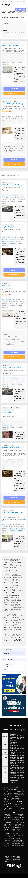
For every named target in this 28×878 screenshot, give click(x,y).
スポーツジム (9, 32)
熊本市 (21, 777)
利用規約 (18, 856)
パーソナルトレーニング (8, 664)
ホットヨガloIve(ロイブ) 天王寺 (12, 104)
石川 (11, 757)
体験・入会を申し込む (15, 93)
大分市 (14, 779)
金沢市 (14, 757)
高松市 (21, 767)
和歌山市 (16, 765)
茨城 (11, 748)
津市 (14, 753)
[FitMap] (6, 4)
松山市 (14, 768)
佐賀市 (21, 775)
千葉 (11, 743)
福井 (18, 757)
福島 (18, 738)
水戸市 (14, 748)
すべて (5, 32)
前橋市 (21, 748)
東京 (11, 740)
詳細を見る (15, 88)
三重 (11, 753)
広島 (11, 770)
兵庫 (11, 762)
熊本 (18, 777)
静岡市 (14, 752)
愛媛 (11, 768)
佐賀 (18, 775)
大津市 (21, 762)
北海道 (11, 734)
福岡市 (14, 775)
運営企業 (7, 861)
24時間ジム (22, 32)
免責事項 (18, 857)
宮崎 (18, 779)
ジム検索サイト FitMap (6, 11)
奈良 (11, 763)
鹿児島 (11, 780)
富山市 (21, 755)
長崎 (11, 777)
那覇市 (14, 782)
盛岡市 (21, 737)
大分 (11, 779)
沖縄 (11, 782)
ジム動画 (13, 856)
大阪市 (14, 760)
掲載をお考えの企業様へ (20, 9)
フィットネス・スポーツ (8, 666)
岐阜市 (21, 752)
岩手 (18, 737)
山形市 (14, 737)
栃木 (11, 747)
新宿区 (14, 740)
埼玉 (11, 745)
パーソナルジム (16, 32)
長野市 (21, 758)
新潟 (11, 755)
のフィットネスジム (17, 11)
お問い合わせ (7, 859)
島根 (11, 772)
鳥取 (18, 772)
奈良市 (14, 763)
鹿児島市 (16, 780)
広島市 (14, 770)
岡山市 (21, 770)
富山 (18, 755)
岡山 (18, 770)
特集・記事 (7, 856)
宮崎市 (21, 779)
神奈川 (11, 742)
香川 (18, 767)
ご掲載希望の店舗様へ (16, 859)
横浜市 (15, 742)
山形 (11, 737)
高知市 (21, 768)
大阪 (11, 760)
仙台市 (14, 738)
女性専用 (5, 669)
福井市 (21, 757)
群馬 (18, 748)
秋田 (18, 735)
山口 (11, 773)
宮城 (11, 738)
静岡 (11, 752)
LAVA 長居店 (6, 285)
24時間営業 (6, 662)
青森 (11, 735)
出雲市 (14, 772)
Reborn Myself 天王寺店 (10, 45)
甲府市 (14, 758)
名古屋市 (15, 750)
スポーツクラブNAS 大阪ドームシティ (13, 514)
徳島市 (14, 767)
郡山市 (21, 738)
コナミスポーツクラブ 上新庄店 (12, 185)
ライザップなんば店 (8, 227)
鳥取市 (21, 772)
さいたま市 (15, 745)
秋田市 (21, 735)
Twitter (14, 870)
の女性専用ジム (11, 12)
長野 (18, 758)
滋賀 (18, 762)
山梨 (11, 758)
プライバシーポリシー (9, 857)
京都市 (21, 760)
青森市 (14, 735)
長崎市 (14, 777)
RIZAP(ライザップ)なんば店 (11, 447)
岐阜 (18, 752)
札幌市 (15, 734)
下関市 (14, 773)
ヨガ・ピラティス (7, 667)
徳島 (11, 767)
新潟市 (14, 755)
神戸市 (14, 762)
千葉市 (14, 743)
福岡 (11, 775)
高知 (18, 768)
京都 (18, 760)
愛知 (11, 750)
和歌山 (11, 765)
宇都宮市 (15, 747)
